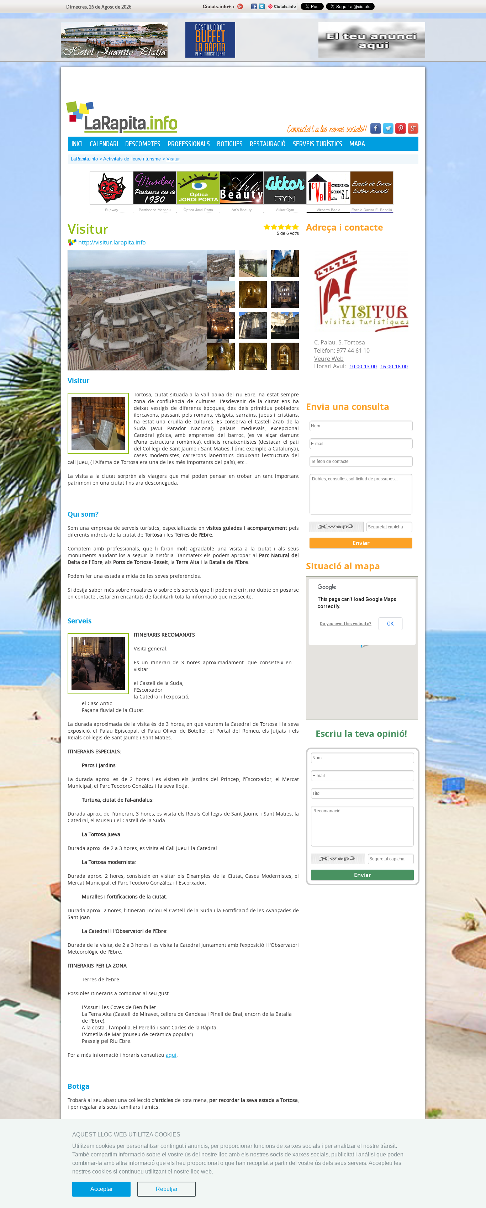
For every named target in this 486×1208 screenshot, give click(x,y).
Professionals (189, 143)
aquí (171, 1054)
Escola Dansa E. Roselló (372, 210)
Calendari (104, 143)
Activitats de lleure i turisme (132, 159)
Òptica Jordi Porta (198, 210)
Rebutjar (167, 1189)
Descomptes (142, 143)
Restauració (268, 143)
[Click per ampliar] (362, 648)
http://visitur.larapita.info (112, 242)
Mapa (357, 143)
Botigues (230, 143)
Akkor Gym (285, 210)
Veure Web (329, 359)
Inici (77, 143)
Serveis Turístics (317, 143)
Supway (111, 210)
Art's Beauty (242, 210)
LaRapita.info (84, 159)
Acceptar (101, 1189)
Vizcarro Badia (328, 210)
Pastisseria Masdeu (155, 210)
